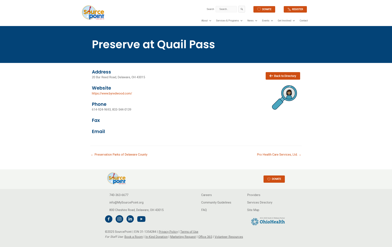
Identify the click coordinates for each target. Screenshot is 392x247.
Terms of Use (189, 232)
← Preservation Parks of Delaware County (119, 154)
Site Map (253, 210)
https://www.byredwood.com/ (112, 93)
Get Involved (284, 20)
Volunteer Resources (229, 237)
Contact (304, 20)
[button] (241, 9)
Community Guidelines (216, 202)
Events (265, 20)
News (250, 20)
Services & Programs (227, 20)
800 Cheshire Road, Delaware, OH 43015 (136, 210)
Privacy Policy (168, 232)
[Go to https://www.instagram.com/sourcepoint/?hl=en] (119, 219)
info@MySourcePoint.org (126, 202)
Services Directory (259, 202)
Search (210, 9)
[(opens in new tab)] (268, 221)
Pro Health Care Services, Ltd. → (279, 154)
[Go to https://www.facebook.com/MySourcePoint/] (109, 219)
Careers (206, 195)
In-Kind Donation (156, 237)
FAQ (204, 210)
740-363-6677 (118, 195)
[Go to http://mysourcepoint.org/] (93, 12)
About (204, 20)
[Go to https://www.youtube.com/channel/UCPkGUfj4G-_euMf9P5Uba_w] (141, 219)
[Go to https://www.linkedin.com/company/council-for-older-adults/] (130, 219)
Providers (253, 195)
